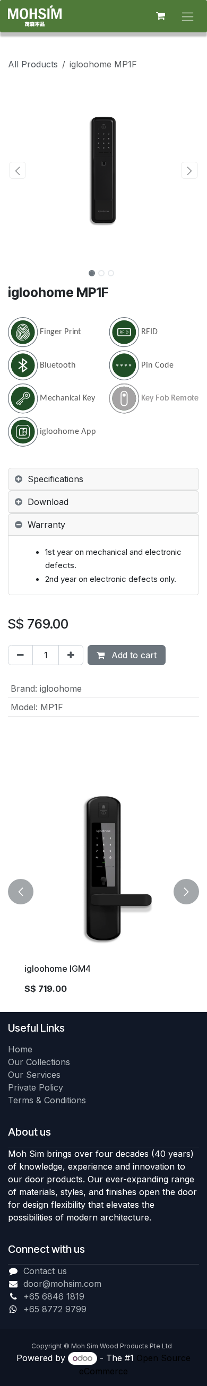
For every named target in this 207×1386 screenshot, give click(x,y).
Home (20, 1049)
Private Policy (35, 1087)
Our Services (34, 1074)
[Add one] (70, 655)
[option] (103, 892)
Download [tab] (48, 501)
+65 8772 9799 (55, 1309)
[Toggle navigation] (187, 16)
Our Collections (39, 1062)
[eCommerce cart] (160, 16)
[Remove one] (20, 655)
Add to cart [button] (133, 655)
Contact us (45, 1271)
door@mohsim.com (62, 1283)
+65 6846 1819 (53, 1296)
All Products (33, 64)
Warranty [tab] (46, 524)
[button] (17, 170)
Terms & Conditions (47, 1100)
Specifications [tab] (55, 479)
